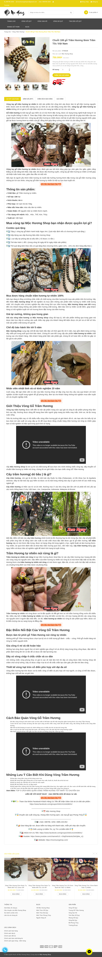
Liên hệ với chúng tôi (10, 915)
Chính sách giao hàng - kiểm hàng (15, 941)
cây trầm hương (34, 538)
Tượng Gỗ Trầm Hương (76, 910)
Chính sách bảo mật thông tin (13, 938)
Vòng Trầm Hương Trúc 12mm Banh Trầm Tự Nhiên (86, 886)
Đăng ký (95, 1)
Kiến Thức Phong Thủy (43, 915)
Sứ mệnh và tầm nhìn (11, 913)
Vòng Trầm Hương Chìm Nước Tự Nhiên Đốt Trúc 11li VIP (39, 886)
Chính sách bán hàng (11, 931)
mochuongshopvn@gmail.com (27, 1)
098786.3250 (10, 1)
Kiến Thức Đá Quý (42, 913)
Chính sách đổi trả (10, 936)
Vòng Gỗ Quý (26, 21)
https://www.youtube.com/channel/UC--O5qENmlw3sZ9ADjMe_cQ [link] (57, 836)
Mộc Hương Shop (67, 54)
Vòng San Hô (42, 21)
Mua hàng (16, 894)
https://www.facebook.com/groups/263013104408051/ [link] (51, 804)
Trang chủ (11, 21)
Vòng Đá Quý (58, 21)
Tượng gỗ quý (73, 925)
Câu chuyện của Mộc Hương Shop (15, 910)
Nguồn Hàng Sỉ (41, 918)
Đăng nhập (85, 1)
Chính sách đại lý (9, 933)
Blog (27, 27)
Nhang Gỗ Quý (73, 918)
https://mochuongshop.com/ (57, 840)
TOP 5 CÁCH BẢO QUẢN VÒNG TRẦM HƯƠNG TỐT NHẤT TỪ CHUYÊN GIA (48, 791)
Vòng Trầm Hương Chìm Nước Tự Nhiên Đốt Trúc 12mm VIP (16, 886)
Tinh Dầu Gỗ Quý (74, 915)
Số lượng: (55, 69)
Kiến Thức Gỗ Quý (42, 910)
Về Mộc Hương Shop (43, 908)
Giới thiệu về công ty (10, 908)
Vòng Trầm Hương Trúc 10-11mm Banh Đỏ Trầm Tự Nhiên (62, 886)
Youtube (6, 5)
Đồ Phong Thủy (73, 923)
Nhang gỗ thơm (13, 27)
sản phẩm (93, 12)
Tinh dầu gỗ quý (75, 21)
